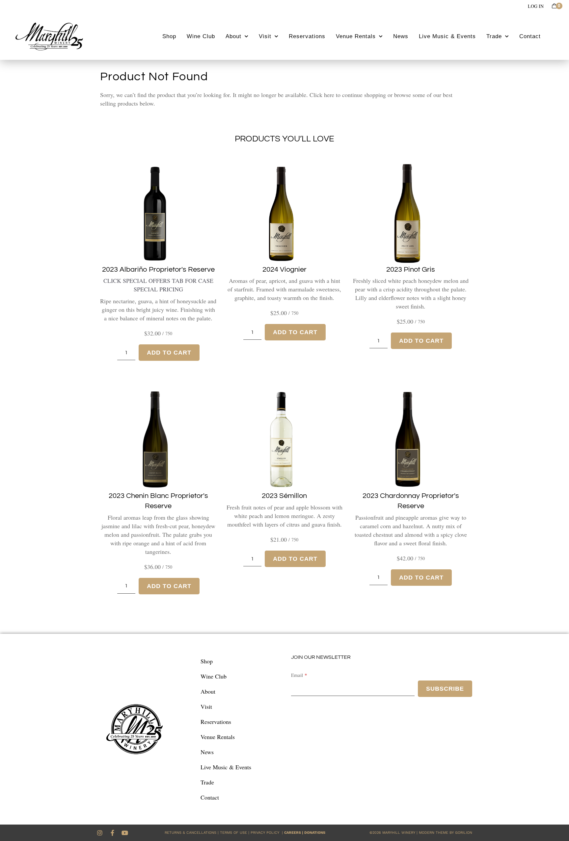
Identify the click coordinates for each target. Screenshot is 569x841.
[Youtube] (125, 833)
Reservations (307, 36)
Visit (265, 36)
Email (297, 675)
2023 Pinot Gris (410, 269)
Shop (169, 36)
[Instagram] (100, 833)
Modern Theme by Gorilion (445, 832)
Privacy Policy (266, 832)
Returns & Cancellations (190, 832)
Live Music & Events (447, 36)
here (329, 95)
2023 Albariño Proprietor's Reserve (158, 269)
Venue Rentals (356, 36)
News (400, 36)
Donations (314, 832)
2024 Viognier (284, 269)
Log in (536, 6)
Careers (292, 832)
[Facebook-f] (112, 833)
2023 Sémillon (284, 496)
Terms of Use (233, 832)
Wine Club (201, 36)
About (233, 36)
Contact (530, 36)
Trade (494, 36)
